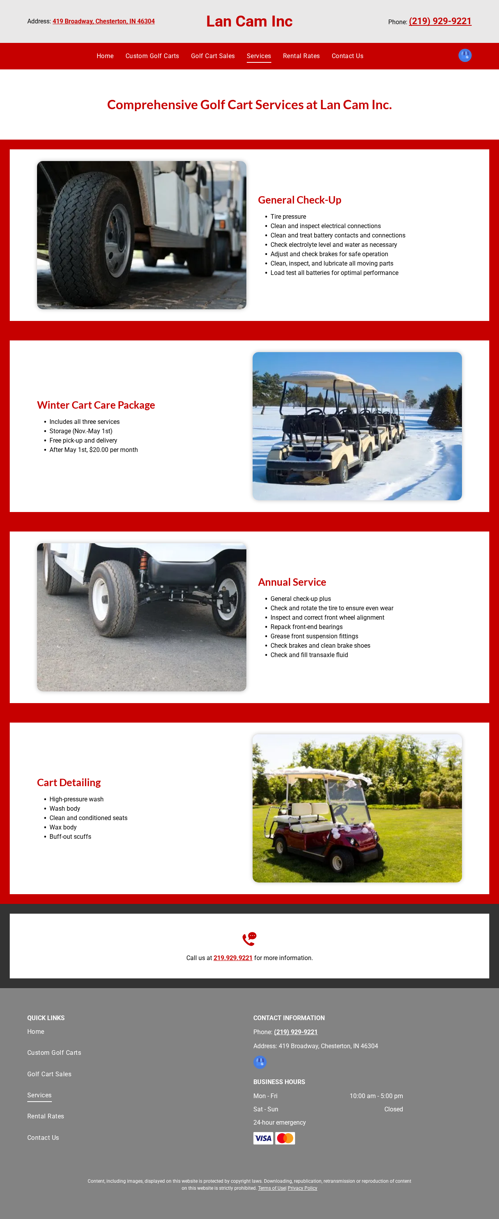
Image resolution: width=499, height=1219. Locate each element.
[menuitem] (105, 56)
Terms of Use (271, 1188)
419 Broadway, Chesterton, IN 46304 (104, 21)
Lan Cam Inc (249, 21)
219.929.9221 (233, 958)
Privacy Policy (302, 1188)
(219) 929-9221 (440, 21)
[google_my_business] (465, 56)
